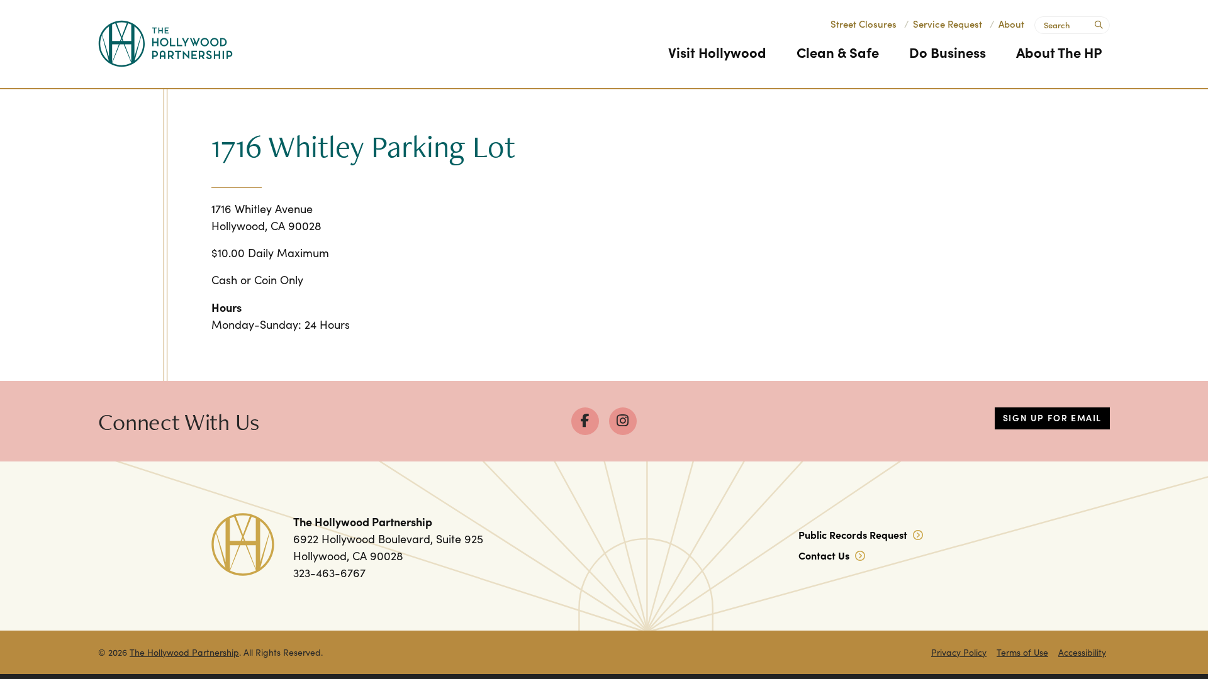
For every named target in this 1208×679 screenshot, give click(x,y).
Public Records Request (854, 534)
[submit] (1097, 23)
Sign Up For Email (1052, 417)
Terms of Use (1022, 652)
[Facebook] (585, 421)
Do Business (947, 52)
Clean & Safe (838, 52)
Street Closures (863, 23)
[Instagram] (623, 421)
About (1011, 23)
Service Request (947, 23)
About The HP (1059, 52)
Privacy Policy (959, 652)
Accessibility (1082, 652)
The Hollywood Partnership (184, 652)
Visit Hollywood (717, 52)
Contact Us (825, 555)
